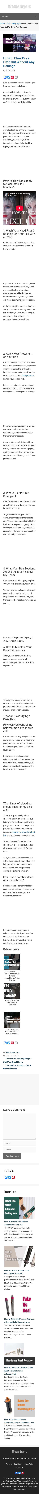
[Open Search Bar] (36, 16)
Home (2, 23)
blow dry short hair (12, 1056)
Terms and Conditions (13, 1464)
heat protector (28, 375)
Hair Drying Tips (14, 23)
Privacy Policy (28, 1464)
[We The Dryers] (19, 6)
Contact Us (19, 1468)
